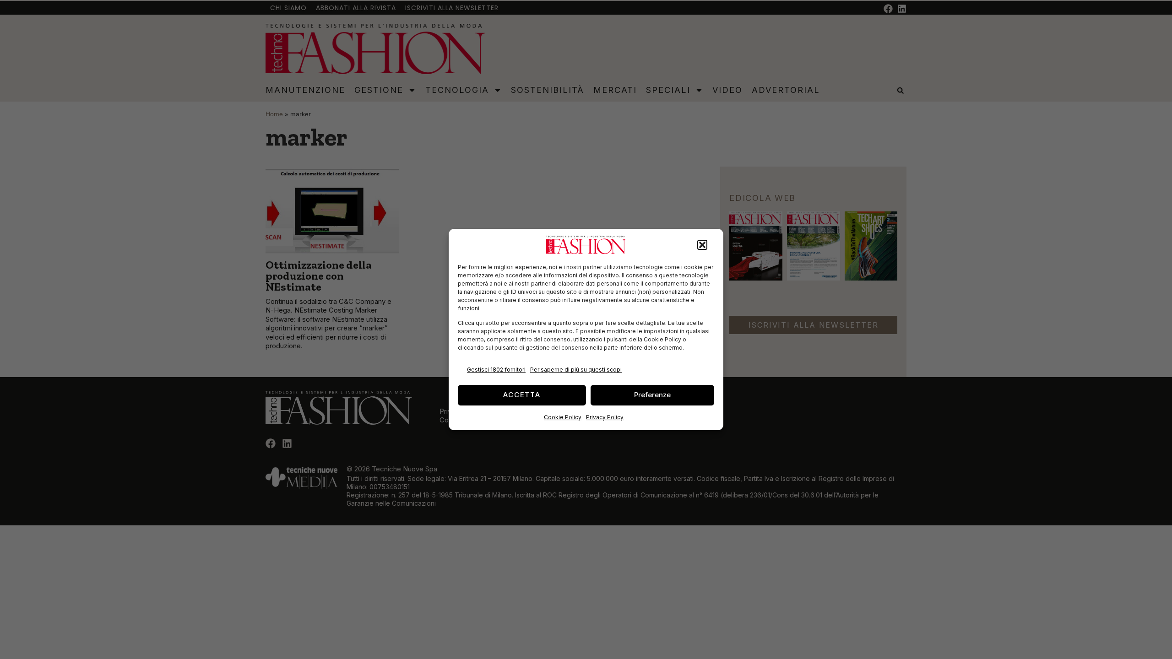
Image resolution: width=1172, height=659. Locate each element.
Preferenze (652, 394)
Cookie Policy (562, 417)
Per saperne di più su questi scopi (576, 369)
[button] (702, 244)
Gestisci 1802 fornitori (496, 369)
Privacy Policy (605, 417)
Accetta (522, 394)
